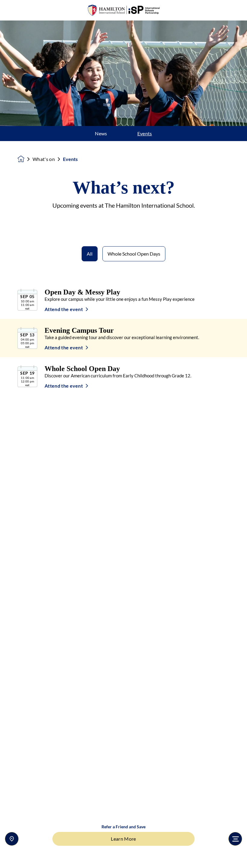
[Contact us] (12, 839)
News (101, 133)
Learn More (123, 839)
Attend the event (64, 309)
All (89, 254)
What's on (44, 159)
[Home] (123, 10)
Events (144, 133)
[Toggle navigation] (235, 839)
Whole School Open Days (134, 254)
